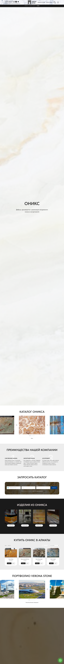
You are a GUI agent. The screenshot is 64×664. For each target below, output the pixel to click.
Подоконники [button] (53, 521)
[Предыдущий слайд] (16, 425)
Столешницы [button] (11, 521)
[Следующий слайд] (47, 425)
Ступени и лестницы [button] (39, 521)
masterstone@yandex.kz (8, 2)
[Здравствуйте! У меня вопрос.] (60, 660)
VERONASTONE (34, 2)
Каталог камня (32, 5)
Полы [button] (25, 521)
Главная (26, 5)
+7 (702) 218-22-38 (9, 1)
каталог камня (49, 2)
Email (37, 485)
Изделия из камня (41, 2)
